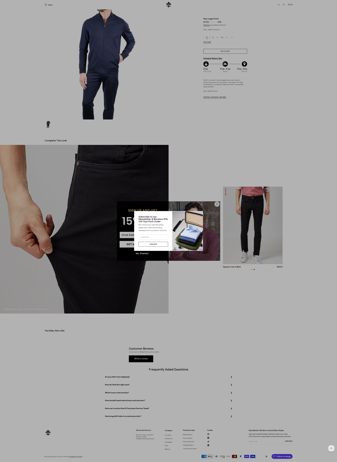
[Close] (200, 214)
